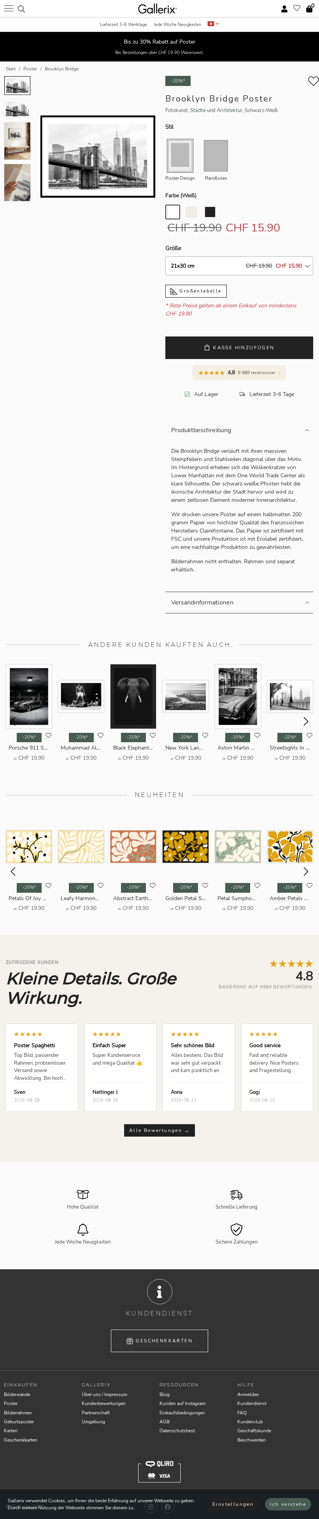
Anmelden (248, 1394)
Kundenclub (250, 1422)
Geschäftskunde (254, 1431)
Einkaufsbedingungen (182, 1413)
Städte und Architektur (216, 110)
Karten (11, 1431)
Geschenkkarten (164, 1341)
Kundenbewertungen (104, 1403)
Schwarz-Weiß (261, 110)
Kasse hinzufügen (243, 348)
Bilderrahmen (18, 1413)
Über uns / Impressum (104, 1394)
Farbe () (180, 195)
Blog (165, 1394)
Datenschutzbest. (178, 1431)
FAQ (242, 1413)
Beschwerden (251, 1440)
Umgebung (93, 1422)
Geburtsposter (19, 1422)
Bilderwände (17, 1394)
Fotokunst (176, 110)
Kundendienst (251, 1403)
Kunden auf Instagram (182, 1403)
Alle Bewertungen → (159, 1130)
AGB (165, 1422)
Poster (11, 1403)
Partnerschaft (96, 1413)
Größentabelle (199, 291)
